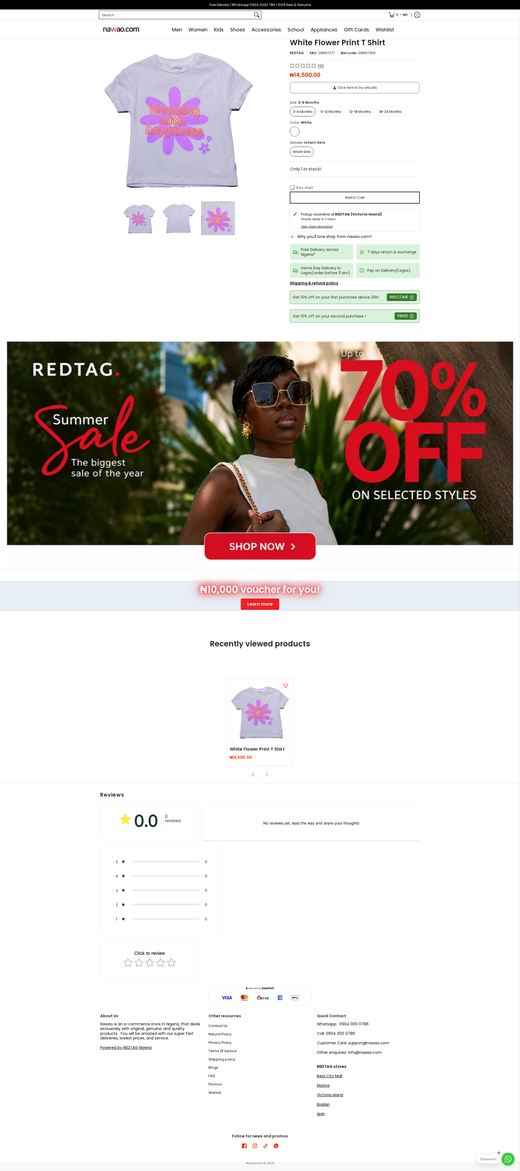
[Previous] (104, 117)
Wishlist (215, 1092)
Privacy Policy (220, 1042)
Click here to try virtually (355, 87)
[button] (355, 239)
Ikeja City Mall (329, 1076)
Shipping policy (222, 1059)
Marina (323, 1085)
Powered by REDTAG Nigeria (126, 1047)
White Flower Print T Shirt (257, 749)
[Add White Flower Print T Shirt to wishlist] (285, 686)
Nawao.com (254, 1163)
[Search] (256, 15)
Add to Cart (355, 197)
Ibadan (323, 1104)
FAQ (212, 1076)
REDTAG (297, 53)
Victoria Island (330, 1095)
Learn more (260, 604)
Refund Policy (220, 1034)
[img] (303, 66)
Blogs (213, 1067)
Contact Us (218, 1025)
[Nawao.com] (120, 30)
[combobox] (175, 15)
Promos (215, 1084)
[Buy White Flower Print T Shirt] (260, 711)
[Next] (253, 117)
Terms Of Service (223, 1051)
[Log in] (417, 14)
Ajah (321, 1114)
